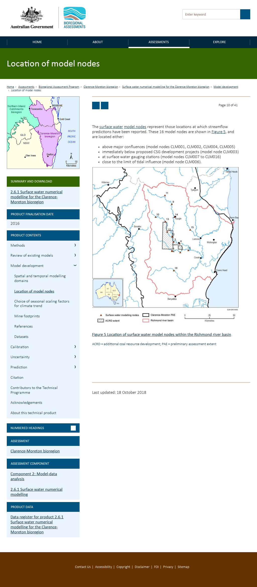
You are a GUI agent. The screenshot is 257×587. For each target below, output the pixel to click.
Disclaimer (142, 567)
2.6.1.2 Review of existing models (75, 255)
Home (37, 42)
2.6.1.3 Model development (75, 265)
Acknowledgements (26, 403)
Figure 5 (219, 132)
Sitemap (183, 567)
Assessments (159, 42)
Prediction (19, 367)
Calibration (20, 347)
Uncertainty (20, 357)
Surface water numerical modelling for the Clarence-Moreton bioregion (165, 86)
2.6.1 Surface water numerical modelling (36, 492)
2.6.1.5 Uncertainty (75, 356)
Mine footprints (27, 316)
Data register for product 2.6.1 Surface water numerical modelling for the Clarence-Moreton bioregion (37, 524)
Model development (226, 86)
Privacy (168, 567)
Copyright (123, 567)
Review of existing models (32, 256)
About (98, 42)
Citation (17, 378)
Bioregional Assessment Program (59, 86)
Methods (18, 246)
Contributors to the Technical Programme (34, 390)
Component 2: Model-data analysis (34, 476)
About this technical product (33, 413)
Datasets (21, 337)
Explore (219, 42)
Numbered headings (27, 428)
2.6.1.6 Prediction (75, 366)
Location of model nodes (34, 291)
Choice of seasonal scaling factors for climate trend (41, 304)
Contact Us (83, 567)
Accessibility (103, 567)
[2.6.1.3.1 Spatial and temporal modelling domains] (96, 105)
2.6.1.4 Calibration (75, 346)
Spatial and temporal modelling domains (40, 278)
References (23, 327)
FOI (156, 567)
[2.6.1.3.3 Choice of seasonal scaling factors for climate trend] (104, 105)
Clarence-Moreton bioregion (101, 86)
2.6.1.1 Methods (75, 245)
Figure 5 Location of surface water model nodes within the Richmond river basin (161, 334)
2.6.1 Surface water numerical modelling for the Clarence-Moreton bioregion (36, 197)
